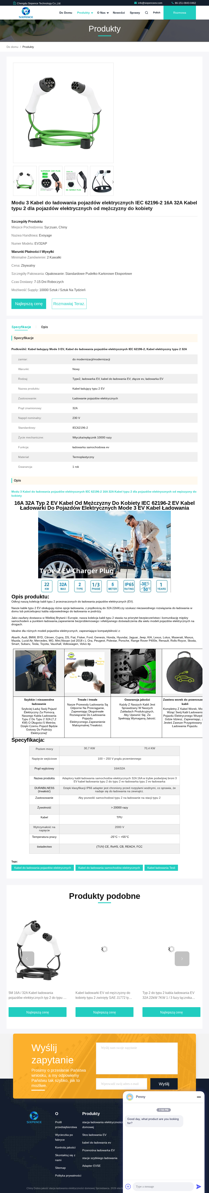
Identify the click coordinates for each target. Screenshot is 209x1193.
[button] (113, 181)
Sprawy (135, 12)
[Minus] (198, 1096)
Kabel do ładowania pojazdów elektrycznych (42, 867)
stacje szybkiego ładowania (99, 1158)
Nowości (119, 12)
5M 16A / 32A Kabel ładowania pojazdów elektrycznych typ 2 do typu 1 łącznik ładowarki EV (37, 995)
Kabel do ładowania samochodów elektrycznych (109, 867)
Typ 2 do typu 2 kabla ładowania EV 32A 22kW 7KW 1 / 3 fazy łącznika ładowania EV (168, 995)
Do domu (65, 12)
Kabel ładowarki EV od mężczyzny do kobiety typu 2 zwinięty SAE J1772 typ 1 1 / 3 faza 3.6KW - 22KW (104, 995)
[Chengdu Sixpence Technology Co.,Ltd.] (26, 13)
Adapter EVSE (91, 1165)
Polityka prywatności (68, 1175)
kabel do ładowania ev (96, 1142)
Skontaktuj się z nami (65, 1158)
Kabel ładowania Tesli (161, 867)
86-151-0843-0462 (185, 3)
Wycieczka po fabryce (64, 1137)
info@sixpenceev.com (150, 3)
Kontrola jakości (65, 1147)
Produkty (84, 12)
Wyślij (164, 1084)
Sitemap (60, 1167)
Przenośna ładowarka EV (98, 1150)
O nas (101, 12)
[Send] (199, 1186)
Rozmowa (179, 12)
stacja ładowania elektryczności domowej (102, 1125)
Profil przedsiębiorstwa (66, 1125)
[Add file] (128, 1186)
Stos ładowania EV (94, 1134)
